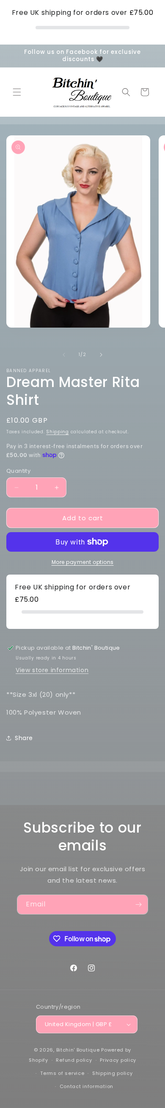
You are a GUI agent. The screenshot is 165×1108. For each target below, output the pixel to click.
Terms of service (62, 1073)
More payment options (83, 562)
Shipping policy (112, 1073)
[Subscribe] (138, 904)
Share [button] (24, 738)
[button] (17, 92)
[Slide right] (101, 354)
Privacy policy (118, 1060)
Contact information (86, 1086)
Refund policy (74, 1060)
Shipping (57, 432)
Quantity (18, 471)
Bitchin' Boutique (78, 1049)
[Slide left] (64, 354)
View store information (52, 670)
